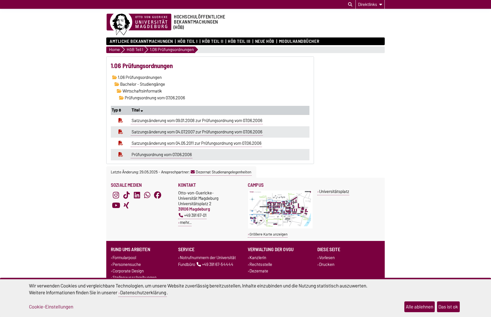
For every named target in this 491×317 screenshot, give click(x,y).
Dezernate (258, 271)
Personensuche (127, 264)
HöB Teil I (187, 41)
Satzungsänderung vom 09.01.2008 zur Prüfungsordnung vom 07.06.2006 (197, 120)
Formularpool (124, 258)
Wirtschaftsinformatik (142, 91)
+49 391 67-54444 (217, 264)
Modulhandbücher (299, 41)
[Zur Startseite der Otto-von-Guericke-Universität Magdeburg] (139, 24)
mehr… (186, 222)
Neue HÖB (264, 41)
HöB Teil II (212, 41)
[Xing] (126, 205)
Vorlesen (327, 258)
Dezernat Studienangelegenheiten (223, 172)
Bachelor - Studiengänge (142, 84)
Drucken (326, 264)
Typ (115, 110)
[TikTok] (126, 195)
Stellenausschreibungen (135, 277)
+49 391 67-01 (195, 215)
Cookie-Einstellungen (51, 307)
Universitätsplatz (334, 191)
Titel (136, 110)
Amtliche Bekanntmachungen (141, 41)
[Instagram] (116, 195)
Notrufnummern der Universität (208, 258)
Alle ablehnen (419, 307)
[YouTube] (116, 205)
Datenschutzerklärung (143, 293)
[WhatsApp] (147, 195)
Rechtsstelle (260, 264)
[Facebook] (158, 195)
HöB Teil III (239, 41)
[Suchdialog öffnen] (350, 4)
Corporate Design (128, 271)
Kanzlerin (257, 258)
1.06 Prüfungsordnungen (139, 77)
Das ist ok (448, 307)
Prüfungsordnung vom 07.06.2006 (154, 98)
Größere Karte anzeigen (268, 234)
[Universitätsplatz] (280, 227)
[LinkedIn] (137, 195)
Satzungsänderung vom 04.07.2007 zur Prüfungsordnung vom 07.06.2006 (197, 132)
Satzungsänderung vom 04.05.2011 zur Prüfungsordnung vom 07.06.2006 (196, 143)
